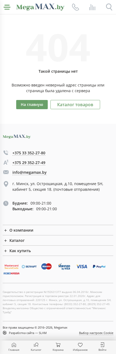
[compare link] (92, 7)
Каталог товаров (75, 105)
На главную (32, 104)
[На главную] (40, 7)
